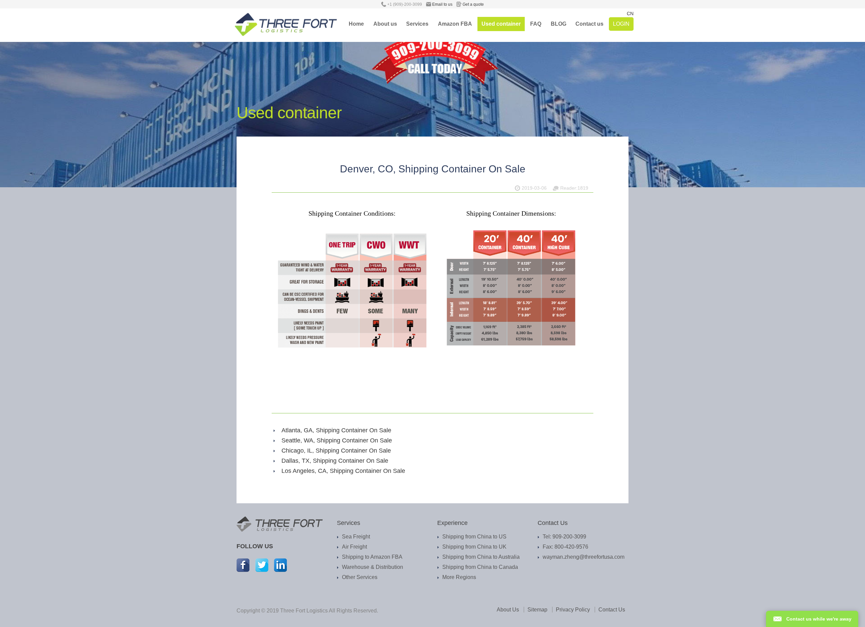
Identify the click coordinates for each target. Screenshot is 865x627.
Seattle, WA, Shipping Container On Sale (336, 440)
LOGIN (621, 24)
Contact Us (611, 609)
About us (385, 24)
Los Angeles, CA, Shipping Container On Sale (343, 470)
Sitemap (537, 609)
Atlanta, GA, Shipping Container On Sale (336, 430)
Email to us (443, 4)
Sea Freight (356, 536)
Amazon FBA (455, 24)
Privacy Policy (573, 609)
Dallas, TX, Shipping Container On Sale (334, 460)
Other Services (359, 577)
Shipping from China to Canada (480, 567)
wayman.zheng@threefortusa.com (583, 557)
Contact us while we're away (818, 619)
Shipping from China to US (474, 536)
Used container (501, 24)
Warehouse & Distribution (372, 567)
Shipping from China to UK (474, 547)
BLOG (558, 24)
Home (356, 24)
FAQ (535, 24)
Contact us (589, 24)
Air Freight (354, 547)
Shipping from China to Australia (481, 557)
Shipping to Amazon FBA (372, 557)
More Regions (459, 577)
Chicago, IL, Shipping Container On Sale (336, 450)
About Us (508, 609)
